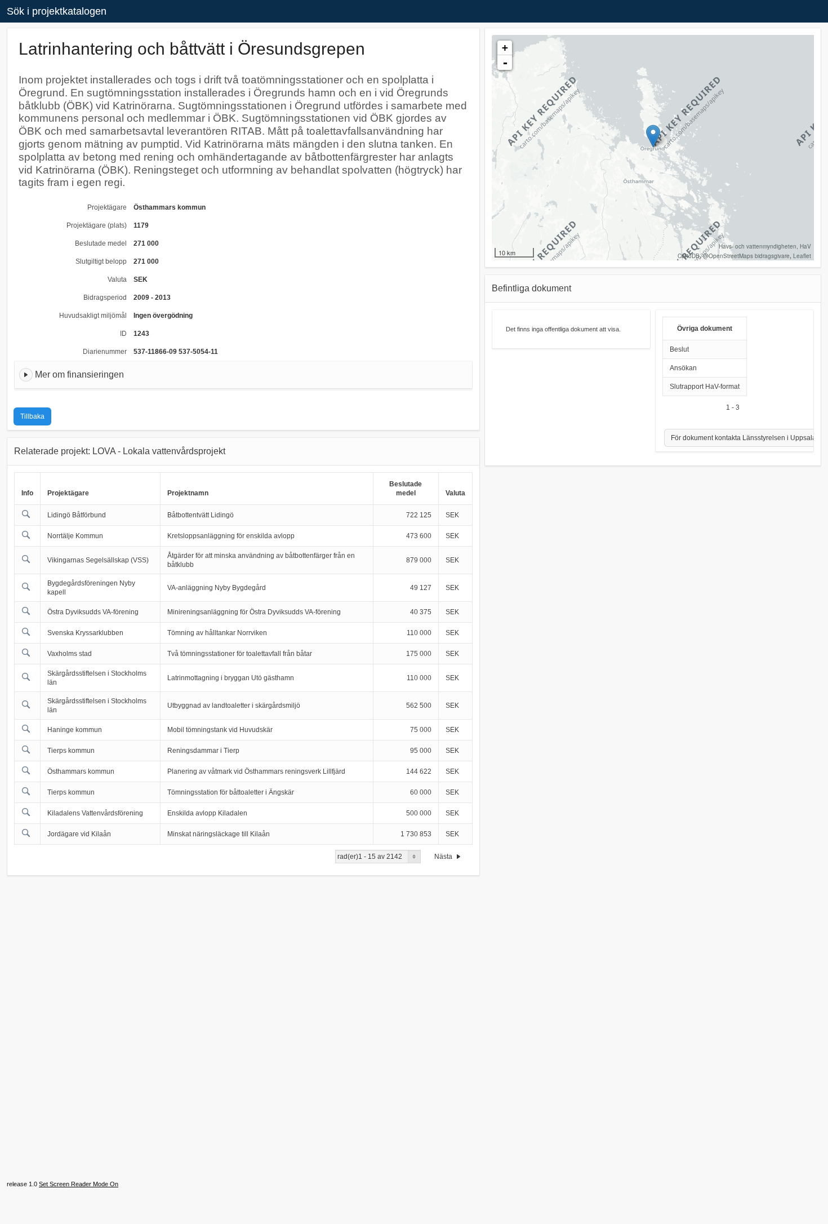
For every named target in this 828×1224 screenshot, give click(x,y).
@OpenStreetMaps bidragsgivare (746, 256)
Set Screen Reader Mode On (78, 1184)
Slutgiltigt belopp (101, 261)
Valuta (117, 279)
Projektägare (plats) (96, 225)
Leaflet (802, 256)
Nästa (444, 857)
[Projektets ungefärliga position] (653, 136)
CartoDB (689, 256)
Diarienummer (105, 352)
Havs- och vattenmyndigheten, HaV (765, 246)
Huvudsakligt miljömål (93, 316)
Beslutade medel (101, 243)
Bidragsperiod (105, 297)
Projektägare (107, 207)
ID (123, 334)
